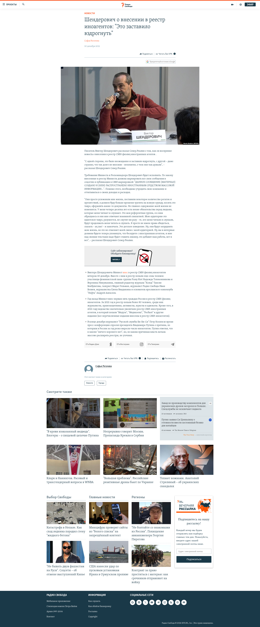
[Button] (146, 54)
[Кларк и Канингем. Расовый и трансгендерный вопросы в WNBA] (73, 460)
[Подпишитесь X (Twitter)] (145, 602)
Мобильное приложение (58, 601)
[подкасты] (241, 5)
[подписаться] (183, 602)
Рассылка (92, 611)
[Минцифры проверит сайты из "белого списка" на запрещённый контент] (108, 513)
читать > (116, 259)
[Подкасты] (177, 602)
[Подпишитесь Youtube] (151, 602)
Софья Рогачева (91, 41)
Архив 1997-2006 (55, 611)
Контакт (51, 617)
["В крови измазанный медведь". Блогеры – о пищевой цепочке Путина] (73, 413)
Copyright (92, 617)
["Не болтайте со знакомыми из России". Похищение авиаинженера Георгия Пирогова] (151, 513)
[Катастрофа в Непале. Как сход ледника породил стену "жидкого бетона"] (66, 513)
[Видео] (232, 5)
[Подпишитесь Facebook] (139, 602)
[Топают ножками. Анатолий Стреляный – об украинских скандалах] (186, 460)
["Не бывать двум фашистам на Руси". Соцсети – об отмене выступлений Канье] (66, 552)
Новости (89, 13)
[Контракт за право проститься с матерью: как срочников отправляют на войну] (151, 556)
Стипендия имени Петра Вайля (62, 606)
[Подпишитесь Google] (132, 602)
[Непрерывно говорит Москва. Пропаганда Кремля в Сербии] (130, 413)
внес (125, 272)
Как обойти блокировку (99, 606)
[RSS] (171, 602)
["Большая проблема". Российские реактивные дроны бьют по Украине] (130, 460)
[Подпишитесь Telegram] (158, 602)
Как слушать (94, 601)
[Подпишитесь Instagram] (164, 602)
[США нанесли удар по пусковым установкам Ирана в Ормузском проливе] (108, 552)
